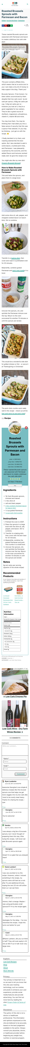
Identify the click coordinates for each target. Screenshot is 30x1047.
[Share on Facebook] (3, 25)
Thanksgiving (21, 20)
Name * (6, 758)
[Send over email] (11, 25)
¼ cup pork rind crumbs (13, 513)
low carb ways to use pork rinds (13, 413)
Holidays (4, 20)
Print (15, 485)
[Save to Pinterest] (5, 25)
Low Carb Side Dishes (11, 20)
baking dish (15, 258)
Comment (5, 743)
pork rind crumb (18, 270)
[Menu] (2, 4)
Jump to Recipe (8, 30)
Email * (6, 766)
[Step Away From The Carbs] (15, 4)
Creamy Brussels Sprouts (11, 163)
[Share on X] (8, 25)
